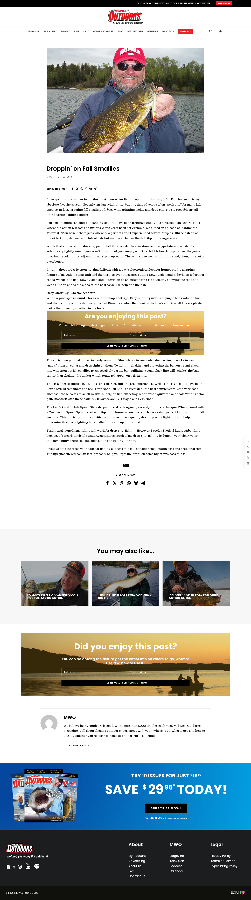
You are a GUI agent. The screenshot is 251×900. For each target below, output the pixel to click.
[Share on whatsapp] (86, 189)
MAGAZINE (33, 31)
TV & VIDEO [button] (50, 31)
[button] (8, 868)
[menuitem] (33, 31)
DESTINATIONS (135, 31)
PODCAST (65, 31)
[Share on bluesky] (90, 189)
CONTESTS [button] (168, 31)
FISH (76, 31)
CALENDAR (152, 31)
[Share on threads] (82, 189)
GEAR (120, 31)
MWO (50, 176)
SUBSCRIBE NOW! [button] (166, 808)
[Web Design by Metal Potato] (238, 893)
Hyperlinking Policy (224, 866)
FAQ (131, 871)
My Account (137, 856)
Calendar (176, 871)
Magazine (177, 856)
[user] (221, 31)
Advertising (137, 861)
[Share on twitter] (77, 189)
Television (177, 861)
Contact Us (137, 876)
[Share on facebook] (73, 189)
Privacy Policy (221, 856)
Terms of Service (223, 861)
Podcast (176, 866)
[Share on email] (95, 189)
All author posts (79, 745)
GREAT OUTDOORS (103, 31)
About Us (135, 866)
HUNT (86, 31)
